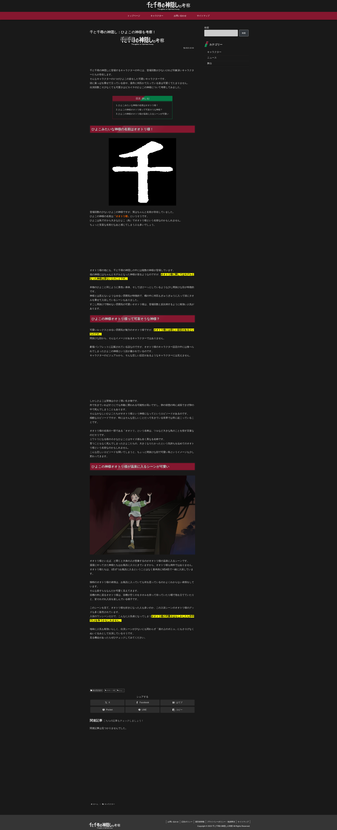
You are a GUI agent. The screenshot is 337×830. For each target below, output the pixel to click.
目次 (138, 98)
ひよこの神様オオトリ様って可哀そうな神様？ (140, 109)
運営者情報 (199, 822)
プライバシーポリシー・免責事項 (221, 822)
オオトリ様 (111, 690)
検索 (206, 27)
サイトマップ (243, 822)
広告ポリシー (186, 822)
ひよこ (121, 690)
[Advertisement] (142, 59)
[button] (177, 710)
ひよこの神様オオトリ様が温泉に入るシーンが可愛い (143, 114)
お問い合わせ (173, 822)
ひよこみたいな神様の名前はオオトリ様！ (138, 105)
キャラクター (97, 690)
